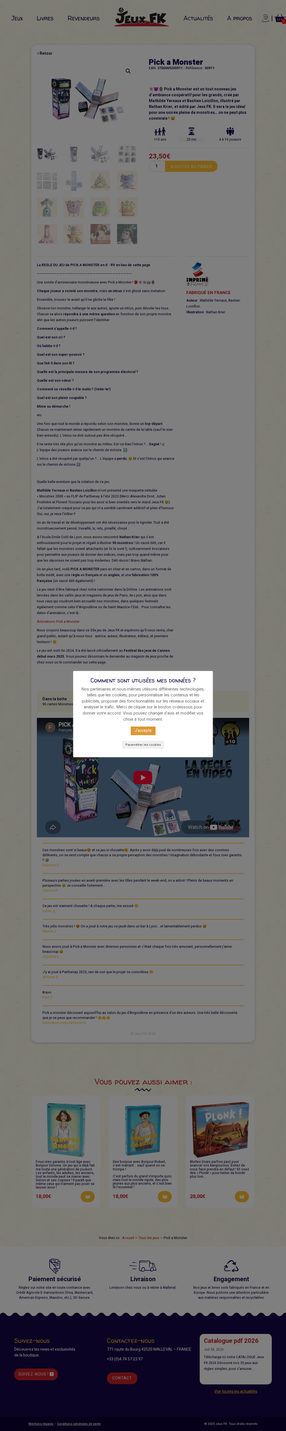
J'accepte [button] (143, 730)
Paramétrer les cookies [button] (143, 744)
